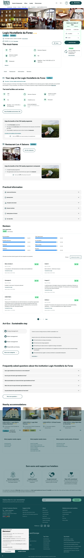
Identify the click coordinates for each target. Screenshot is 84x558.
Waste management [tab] (12, 341)
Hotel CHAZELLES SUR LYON (36, 445)
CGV (63, 516)
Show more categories (9, 352)
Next (46, 319)
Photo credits (65, 520)
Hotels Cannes (46, 547)
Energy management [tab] (12, 331)
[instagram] (45, 525)
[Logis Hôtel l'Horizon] (32, 413)
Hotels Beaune (46, 545)
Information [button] (21, 71)
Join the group (45, 514)
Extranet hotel (45, 512)
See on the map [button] (25, 38)
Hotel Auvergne (7, 446)
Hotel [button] (5, 71)
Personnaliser (8, 551)
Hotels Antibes (46, 543)
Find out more (38, 3)
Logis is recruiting (46, 520)
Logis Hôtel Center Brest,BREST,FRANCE (72, 542)
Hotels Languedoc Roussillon (29, 549)
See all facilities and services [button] (12, 111)
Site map (64, 518)
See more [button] (6, 65)
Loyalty (31, 3)
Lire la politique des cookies (7, 547)
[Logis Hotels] (6, 2)
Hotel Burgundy (7, 443)
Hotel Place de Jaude (60, 443)
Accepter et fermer (22, 551)
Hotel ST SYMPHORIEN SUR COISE (37, 446)
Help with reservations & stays (29, 512)
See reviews (16, 41)
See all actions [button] (34, 356)
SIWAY (54, 556)
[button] (2, 555)
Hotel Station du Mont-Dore (61, 446)
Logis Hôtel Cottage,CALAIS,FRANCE (71, 548)
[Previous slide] (4, 154)
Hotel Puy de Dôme (60, 445)
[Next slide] (18, 154)
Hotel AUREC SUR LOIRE (35, 451)
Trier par (67, 257)
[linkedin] (48, 525)
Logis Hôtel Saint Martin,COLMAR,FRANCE (72, 546)
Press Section (45, 522)
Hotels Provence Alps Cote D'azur (29, 541)
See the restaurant (29, 150)
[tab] (10, 159)
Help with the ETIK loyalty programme (30, 514)
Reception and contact (11, 202)
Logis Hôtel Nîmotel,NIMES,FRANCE (71, 544)
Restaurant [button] (12, 71)
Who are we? (45, 510)
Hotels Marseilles (46, 541)
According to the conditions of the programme (13, 133)
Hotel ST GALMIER (34, 443)
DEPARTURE (76, 26)
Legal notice (64, 510)
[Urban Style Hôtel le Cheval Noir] (72, 414)
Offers (25, 3)
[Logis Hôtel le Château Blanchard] (12, 414)
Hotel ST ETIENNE (34, 448)
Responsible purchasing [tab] (13, 347)
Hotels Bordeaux (46, 549)
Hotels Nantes (46, 539)
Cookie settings (65, 514)
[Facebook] (41, 525)
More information (72, 55)
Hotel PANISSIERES (34, 449)
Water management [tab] (12, 336)
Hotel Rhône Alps (7, 445)
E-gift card (45, 516)
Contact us (25, 516)
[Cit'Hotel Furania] (52, 413)
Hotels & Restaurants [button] (17, 3)
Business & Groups (46, 518)
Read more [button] (53, 85)
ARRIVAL (68, 26)
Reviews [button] (29, 71)
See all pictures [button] (79, 11)
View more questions (12, 396)
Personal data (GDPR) (66, 512)
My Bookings (25, 510)
